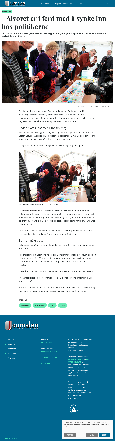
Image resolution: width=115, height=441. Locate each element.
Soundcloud (13, 353)
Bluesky (11, 339)
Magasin (58, 3)
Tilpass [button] (70, 435)
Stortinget (25, 305)
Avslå (92, 435)
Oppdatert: (98, 106)
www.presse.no (74, 398)
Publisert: (81, 106)
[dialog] (87, 429)
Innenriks (31, 3)
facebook (12, 344)
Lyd (52, 3)
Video (47, 3)
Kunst (63, 305)
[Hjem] (15, 4)
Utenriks (40, 3)
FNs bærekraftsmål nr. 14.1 (32, 210)
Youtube (11, 358)
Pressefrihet (68, 3)
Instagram (12, 348)
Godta (104, 435)
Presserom (78, 3)
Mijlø (52, 305)
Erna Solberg (39, 305)
